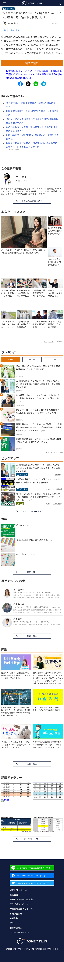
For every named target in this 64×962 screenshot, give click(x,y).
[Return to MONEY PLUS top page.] (32, 3)
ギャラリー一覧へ (32, 839)
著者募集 (14, 918)
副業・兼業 (15, 30)
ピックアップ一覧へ (32, 511)
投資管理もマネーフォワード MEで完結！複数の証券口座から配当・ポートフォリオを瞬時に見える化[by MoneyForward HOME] (34, 74)
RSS (12, 923)
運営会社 (14, 894)
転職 (4, 30)
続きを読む (32, 63)
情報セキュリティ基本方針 (22, 899)
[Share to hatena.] (43, 83)
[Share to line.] (35, 83)
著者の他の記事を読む (32, 201)
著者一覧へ (32, 636)
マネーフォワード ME (20, 932)
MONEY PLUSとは (18, 889)
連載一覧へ (32, 764)
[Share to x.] (28, 83)
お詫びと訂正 (16, 927)
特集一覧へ (32, 572)
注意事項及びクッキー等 (21, 908)
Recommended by (50, 342)
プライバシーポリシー (20, 904)
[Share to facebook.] (20, 83)
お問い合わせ (16, 913)
